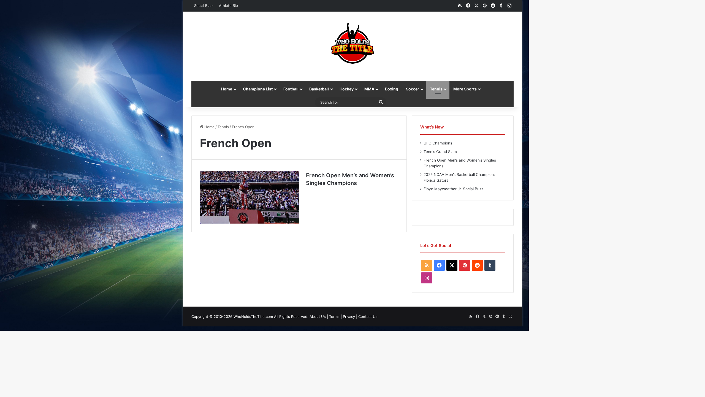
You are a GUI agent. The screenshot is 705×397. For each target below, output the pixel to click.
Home (226, 89)
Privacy (349, 316)
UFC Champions (438, 143)
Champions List (258, 89)
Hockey (347, 89)
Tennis (436, 89)
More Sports (465, 89)
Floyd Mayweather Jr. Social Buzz (453, 189)
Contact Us (368, 316)
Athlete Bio (228, 5)
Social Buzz (203, 5)
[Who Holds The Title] (352, 43)
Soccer (412, 89)
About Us (318, 316)
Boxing (391, 89)
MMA (369, 89)
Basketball (319, 89)
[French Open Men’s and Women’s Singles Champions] (249, 197)
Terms (334, 316)
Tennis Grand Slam (440, 151)
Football (291, 89)
